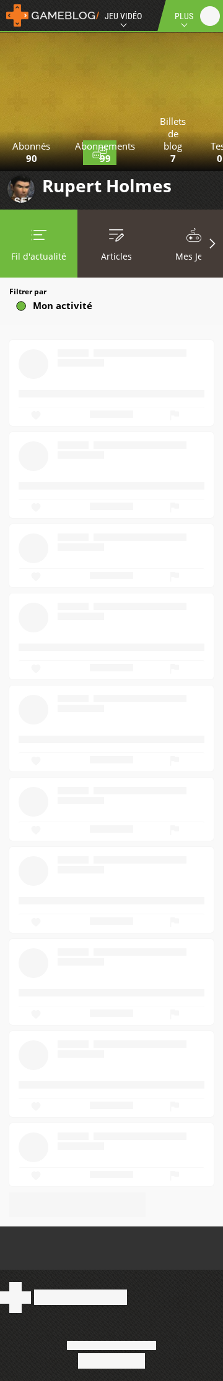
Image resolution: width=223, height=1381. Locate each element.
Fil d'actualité (38, 256)
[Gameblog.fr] (49, 15)
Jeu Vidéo (123, 16)
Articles (116, 256)
